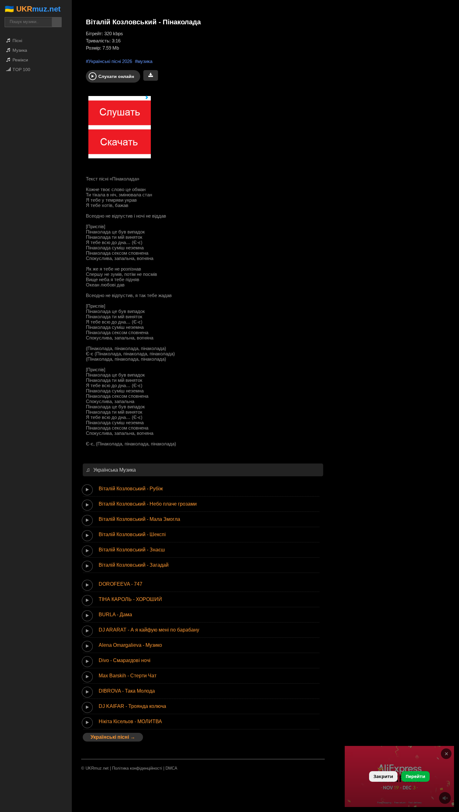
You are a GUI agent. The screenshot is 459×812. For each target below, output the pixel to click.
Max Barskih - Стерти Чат (127, 675)
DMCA (171, 768)
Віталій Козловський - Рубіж (131, 488)
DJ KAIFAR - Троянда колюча (132, 706)
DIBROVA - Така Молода (127, 691)
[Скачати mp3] (150, 75)
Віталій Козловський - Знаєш (132, 549)
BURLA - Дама (115, 614)
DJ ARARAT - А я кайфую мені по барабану (149, 629)
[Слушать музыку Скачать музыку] (117, 130)
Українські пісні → (113, 737)
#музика (143, 61)
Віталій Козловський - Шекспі (132, 534)
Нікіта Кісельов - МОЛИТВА (130, 721)
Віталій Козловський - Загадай (134, 565)
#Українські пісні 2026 (109, 61)
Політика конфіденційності (137, 768)
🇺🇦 (33, 9)
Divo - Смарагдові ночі (125, 660)
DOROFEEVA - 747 (120, 584)
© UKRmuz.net (95, 768)
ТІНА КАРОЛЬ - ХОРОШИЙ (130, 599)
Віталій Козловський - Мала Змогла (139, 519)
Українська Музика (114, 470)
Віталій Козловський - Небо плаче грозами (148, 504)
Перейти (415, 776)
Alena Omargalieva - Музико (130, 645)
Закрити (383, 776)
